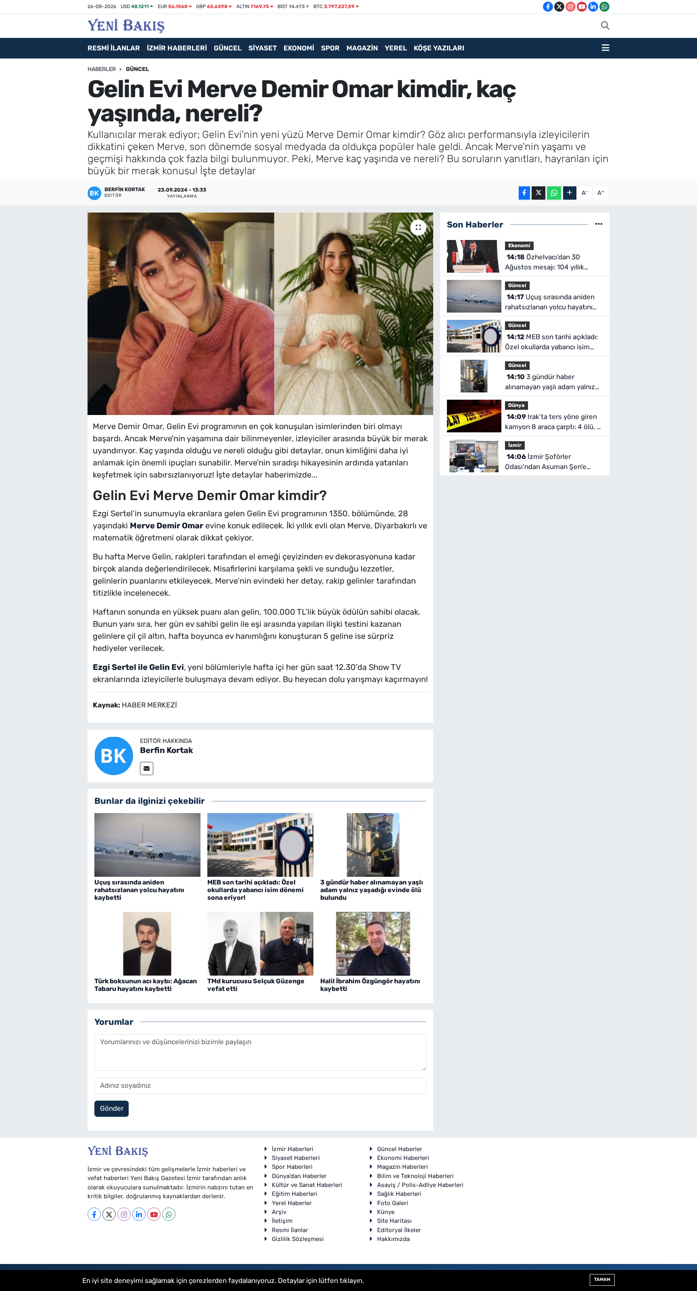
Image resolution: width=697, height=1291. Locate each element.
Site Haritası (394, 1220)
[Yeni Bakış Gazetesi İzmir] (126, 25)
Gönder (111, 1108)
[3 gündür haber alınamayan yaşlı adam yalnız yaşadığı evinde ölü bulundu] (373, 844)
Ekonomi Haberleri (403, 1158)
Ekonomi (519, 245)
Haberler (102, 69)
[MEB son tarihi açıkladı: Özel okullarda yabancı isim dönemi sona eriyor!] (260, 844)
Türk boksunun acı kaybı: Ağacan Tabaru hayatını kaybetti (145, 985)
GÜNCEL (228, 48)
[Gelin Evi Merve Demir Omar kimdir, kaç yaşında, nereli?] (260, 314)
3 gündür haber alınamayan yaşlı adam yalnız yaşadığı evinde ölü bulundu (371, 889)
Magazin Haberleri (402, 1166)
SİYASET (262, 48)
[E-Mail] (146, 768)
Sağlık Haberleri (399, 1193)
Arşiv (279, 1212)
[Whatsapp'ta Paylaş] (554, 193)
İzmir (515, 445)
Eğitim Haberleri (294, 1193)
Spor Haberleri (292, 1166)
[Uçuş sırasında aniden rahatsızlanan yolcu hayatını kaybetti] (147, 844)
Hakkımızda (393, 1239)
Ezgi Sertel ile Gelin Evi (138, 667)
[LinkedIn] (139, 1214)
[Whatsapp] (168, 1214)
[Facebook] (94, 1214)
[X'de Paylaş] (538, 193)
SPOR (330, 48)
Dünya (516, 405)
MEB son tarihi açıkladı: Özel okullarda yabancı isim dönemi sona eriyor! (255, 889)
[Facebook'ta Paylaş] (524, 193)
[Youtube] (154, 1214)
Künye (385, 1212)
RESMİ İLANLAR (114, 48)
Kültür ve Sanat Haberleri (307, 1185)
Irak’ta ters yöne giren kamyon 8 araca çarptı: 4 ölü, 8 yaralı (553, 422)
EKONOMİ (299, 48)
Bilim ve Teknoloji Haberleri (415, 1176)
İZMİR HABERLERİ (177, 48)
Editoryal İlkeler (399, 1230)
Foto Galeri (392, 1203)
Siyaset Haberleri (296, 1158)
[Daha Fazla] (569, 193)
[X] (109, 1214)
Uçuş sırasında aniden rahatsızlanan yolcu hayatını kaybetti (139, 889)
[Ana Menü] (605, 48)
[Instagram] (124, 1214)
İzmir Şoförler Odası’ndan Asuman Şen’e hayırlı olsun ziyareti (545, 462)
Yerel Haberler (292, 1203)
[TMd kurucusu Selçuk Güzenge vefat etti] (260, 943)
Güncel (137, 69)
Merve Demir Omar (166, 525)
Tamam (602, 1279)
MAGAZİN (362, 48)
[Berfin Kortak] (113, 755)
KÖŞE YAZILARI (439, 48)
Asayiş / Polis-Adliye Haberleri (420, 1185)
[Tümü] (599, 224)
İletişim (282, 1220)
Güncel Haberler (399, 1149)
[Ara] (605, 26)
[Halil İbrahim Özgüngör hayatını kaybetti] (373, 943)
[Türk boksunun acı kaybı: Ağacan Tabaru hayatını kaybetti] (147, 943)
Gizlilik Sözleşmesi (298, 1239)
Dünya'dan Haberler (299, 1176)
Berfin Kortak (166, 750)
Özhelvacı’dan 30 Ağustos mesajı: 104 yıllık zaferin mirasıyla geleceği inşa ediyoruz (552, 263)
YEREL (396, 48)
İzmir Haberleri (292, 1149)
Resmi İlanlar (290, 1230)
